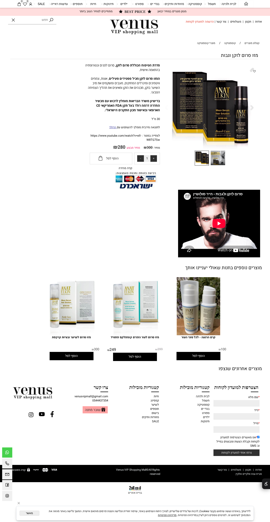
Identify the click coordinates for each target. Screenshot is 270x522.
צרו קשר (101, 387)
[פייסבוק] (7, 486)
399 (160, 349)
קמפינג (155, 400)
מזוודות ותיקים (174, 4)
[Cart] (19, 4)
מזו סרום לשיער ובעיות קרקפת (71, 337)
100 (223, 349)
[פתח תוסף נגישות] (266, 484)
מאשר (29, 513)
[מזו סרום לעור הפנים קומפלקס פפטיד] (135, 334)
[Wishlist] (25, 4)
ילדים (123, 4)
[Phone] (7, 464)
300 (150, 147)
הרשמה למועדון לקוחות (200, 22)
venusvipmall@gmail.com (91, 396)
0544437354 (100, 400)
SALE (41, 4)
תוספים (78, 4)
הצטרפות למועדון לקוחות (236, 387)
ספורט (139, 4)
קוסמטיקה (195, 4)
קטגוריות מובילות (195, 387)
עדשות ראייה (59, 4)
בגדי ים (154, 4)
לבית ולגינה (229, 4)
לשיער (155, 405)
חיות (93, 4)
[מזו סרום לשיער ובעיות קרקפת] (71, 334)
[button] (252, 70)
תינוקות (109, 4)
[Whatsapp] (7, 453)
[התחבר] (30, 4)
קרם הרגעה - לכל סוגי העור (198, 337)
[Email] (7, 475)
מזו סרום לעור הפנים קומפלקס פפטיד (135, 337)
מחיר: (156, 148)
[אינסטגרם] (7, 497)
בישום (155, 413)
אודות (258, 22)
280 (121, 147)
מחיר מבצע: (132, 148)
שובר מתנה (93, 409)
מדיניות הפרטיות (167, 515)
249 (113, 349)
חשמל (212, 4)
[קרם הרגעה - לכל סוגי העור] (198, 334)
